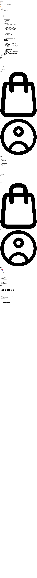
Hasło (2, 296)
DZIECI (5, 39)
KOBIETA (6, 23)
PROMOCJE (6, 52)
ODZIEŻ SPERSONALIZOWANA (10, 53)
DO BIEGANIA (7, 44)
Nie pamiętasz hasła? (6, 302)
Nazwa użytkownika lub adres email (7, 295)
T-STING (6, 40)
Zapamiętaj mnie (5, 297)
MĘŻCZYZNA (7, 31)
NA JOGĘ (6, 50)
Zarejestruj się (5, 300)
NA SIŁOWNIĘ (7, 41)
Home (2, 293)
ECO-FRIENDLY (7, 19)
